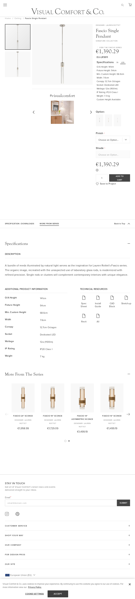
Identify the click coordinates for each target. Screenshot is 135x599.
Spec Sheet (84, 305)
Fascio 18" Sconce (52, 415)
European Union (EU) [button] (21, 575)
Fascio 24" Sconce (23, 415)
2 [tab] (69, 441)
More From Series (49, 223)
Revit (83, 321)
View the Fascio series (110, 47)
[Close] (129, 584)
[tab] (67, 243)
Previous (6, 414)
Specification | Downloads (19, 223)
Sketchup (126, 303)
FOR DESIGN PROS (15, 554)
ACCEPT (58, 593)
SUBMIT (123, 502)
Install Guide (98, 305)
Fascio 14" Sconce (112, 415)
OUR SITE (10, 564)
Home (8, 18)
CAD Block (112, 305)
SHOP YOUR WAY (14, 535)
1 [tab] (65, 441)
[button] (17, 64)
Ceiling (18, 18)
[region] (67, 589)
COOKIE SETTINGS (34, 593)
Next (128, 414)
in (118, 62)
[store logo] (67, 11)
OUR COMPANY (13, 545)
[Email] (67, 503)
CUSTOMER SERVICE (16, 525)
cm (122, 62)
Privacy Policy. (34, 587)
